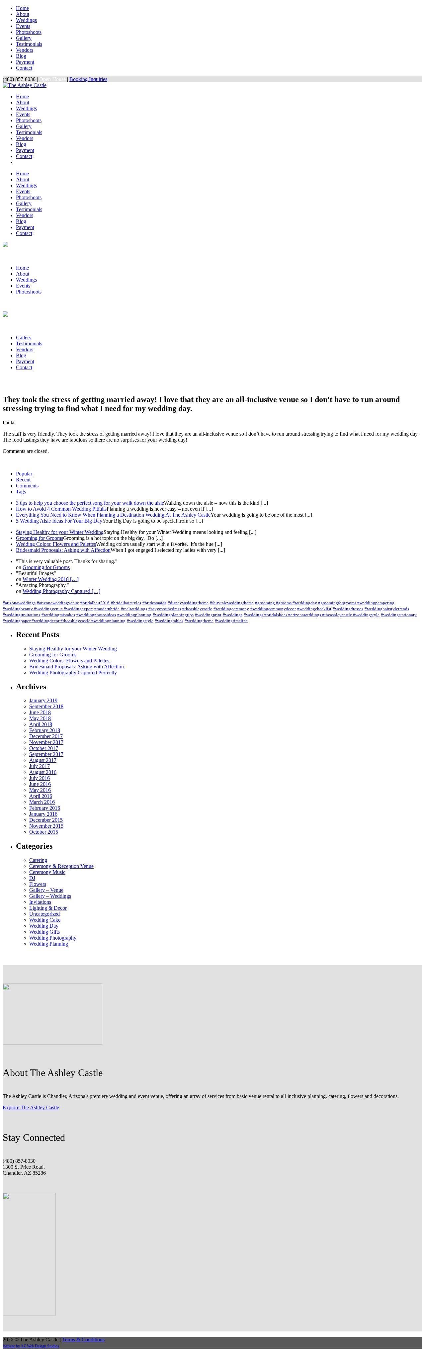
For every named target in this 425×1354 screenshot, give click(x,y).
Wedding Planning (48, 944)
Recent (23, 479)
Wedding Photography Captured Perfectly (73, 672)
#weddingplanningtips (173, 614)
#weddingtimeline (231, 620)
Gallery (24, 38)
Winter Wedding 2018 (51, 579)
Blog (21, 56)
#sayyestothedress (164, 608)
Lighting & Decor (48, 908)
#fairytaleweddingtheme (232, 602)
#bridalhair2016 (95, 602)
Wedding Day (43, 926)
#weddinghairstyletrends (387, 608)
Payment (25, 62)
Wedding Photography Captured (61, 591)
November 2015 (46, 826)
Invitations (40, 902)
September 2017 (46, 754)
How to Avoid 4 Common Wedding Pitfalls (61, 509)
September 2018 (46, 706)
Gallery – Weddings (50, 896)
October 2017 (43, 748)
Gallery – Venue (46, 890)
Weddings (26, 20)
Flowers (37, 884)
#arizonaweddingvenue (58, 602)
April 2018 (40, 724)
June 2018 (40, 712)
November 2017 (46, 742)
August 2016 (42, 772)
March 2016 (42, 802)
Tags (21, 491)
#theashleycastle (197, 608)
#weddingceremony (231, 608)
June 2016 (40, 784)
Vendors (24, 50)
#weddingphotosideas (96, 614)
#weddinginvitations (21, 614)
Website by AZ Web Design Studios (31, 1346)
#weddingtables (169, 620)
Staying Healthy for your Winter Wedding (60, 532)
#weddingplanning (134, 614)
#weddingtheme (199, 620)
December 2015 (46, 820)
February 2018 (44, 730)
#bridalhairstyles (126, 602)
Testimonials (29, 44)
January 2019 (43, 700)
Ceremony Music (47, 872)
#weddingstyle (140, 620)
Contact (24, 68)
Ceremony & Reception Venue (61, 866)
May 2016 (40, 790)
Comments (27, 485)
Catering (38, 860)
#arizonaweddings (19, 602)
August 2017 (42, 760)
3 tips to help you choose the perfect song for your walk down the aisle (90, 503)
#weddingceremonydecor (273, 608)
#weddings (232, 614)
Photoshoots (29, 32)
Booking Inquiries (88, 79)
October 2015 (43, 832)
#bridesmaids (154, 602)
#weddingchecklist (314, 608)
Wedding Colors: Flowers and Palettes (56, 544)
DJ (32, 878)
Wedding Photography (52, 938)
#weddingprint (208, 614)
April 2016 (40, 796)
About (22, 14)
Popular (24, 473)
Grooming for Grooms (39, 538)
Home (22, 8)
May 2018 (40, 718)
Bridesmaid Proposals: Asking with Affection (63, 550)
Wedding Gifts (44, 932)
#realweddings (134, 608)
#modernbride (107, 608)
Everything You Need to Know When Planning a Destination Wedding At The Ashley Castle (113, 515)
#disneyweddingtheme (188, 602)
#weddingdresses (348, 608)
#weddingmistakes (58, 614)
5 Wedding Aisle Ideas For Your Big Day (59, 521)
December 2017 (46, 736)
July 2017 (39, 766)
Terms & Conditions (83, 1339)
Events (23, 26)
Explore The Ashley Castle (31, 1107)
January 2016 (43, 814)
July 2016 (39, 778)
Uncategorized (44, 914)
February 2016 (44, 808)
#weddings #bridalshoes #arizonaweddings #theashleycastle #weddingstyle (312, 614)
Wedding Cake (44, 920)
